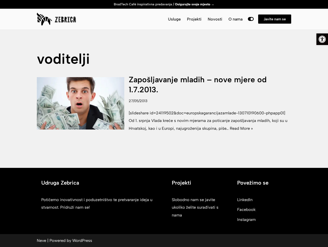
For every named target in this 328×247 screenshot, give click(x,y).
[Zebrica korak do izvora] (56, 19)
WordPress (82, 240)
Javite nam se (275, 19)
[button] (322, 39)
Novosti (215, 19)
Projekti (194, 19)
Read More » (241, 128)
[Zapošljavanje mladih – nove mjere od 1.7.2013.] (80, 103)
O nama (235, 19)
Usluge (174, 19)
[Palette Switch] (251, 19)
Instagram (246, 219)
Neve (41, 240)
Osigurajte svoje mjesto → (194, 4)
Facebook (246, 209)
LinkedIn (245, 199)
